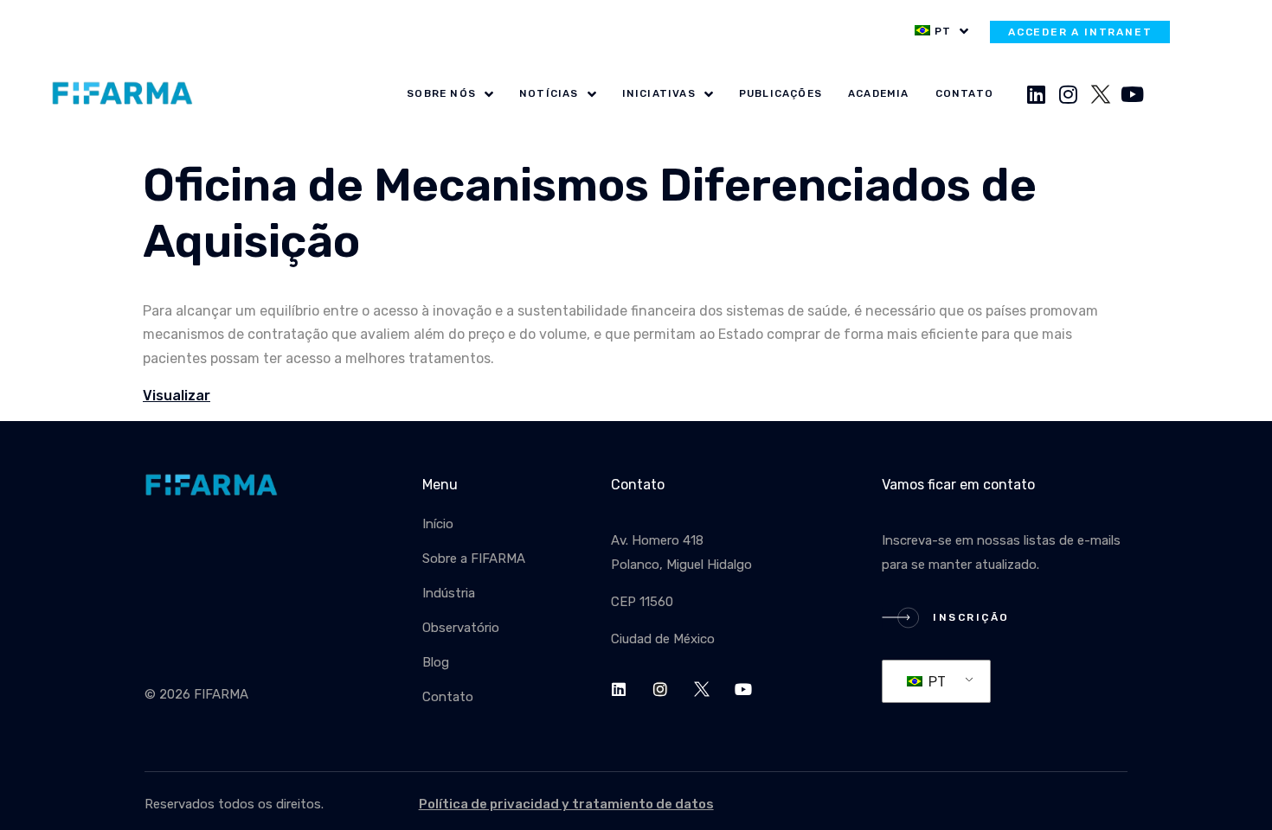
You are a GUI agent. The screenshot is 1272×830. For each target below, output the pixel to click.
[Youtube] (1132, 94)
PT (935, 682)
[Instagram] (1068, 94)
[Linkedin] (1036, 94)
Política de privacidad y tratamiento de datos (566, 804)
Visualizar (176, 395)
